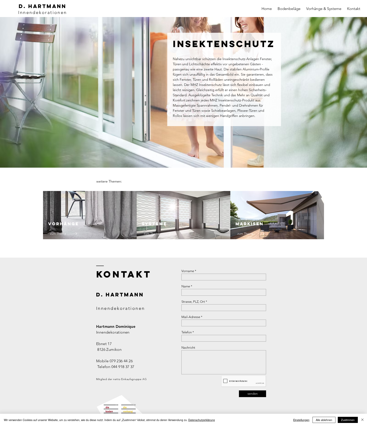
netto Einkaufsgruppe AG (130, 379)
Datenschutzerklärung (201, 420)
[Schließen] (362, 420)
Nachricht (188, 347)
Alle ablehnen (324, 420)
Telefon (186, 332)
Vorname (187, 271)
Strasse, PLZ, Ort (193, 301)
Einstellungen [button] (301, 420)
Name (185, 286)
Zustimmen (348, 420)
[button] (289, 8)
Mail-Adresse (190, 317)
